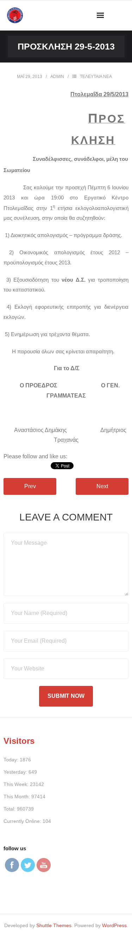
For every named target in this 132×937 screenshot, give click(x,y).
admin (57, 76)
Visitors (19, 741)
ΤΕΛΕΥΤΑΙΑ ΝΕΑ (96, 76)
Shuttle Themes (53, 925)
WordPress (114, 925)
